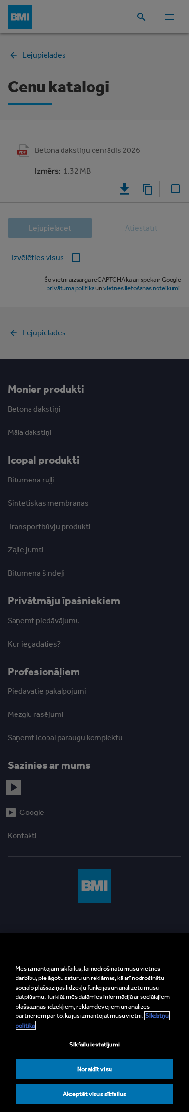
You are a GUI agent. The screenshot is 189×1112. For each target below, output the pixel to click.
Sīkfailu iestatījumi (94, 1044)
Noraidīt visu (94, 1069)
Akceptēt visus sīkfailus (94, 1093)
